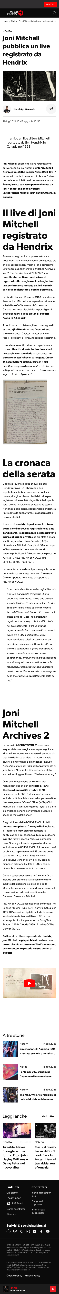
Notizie (14, 21)
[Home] (15, 13)
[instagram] (28, 1231)
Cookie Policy (14, 1275)
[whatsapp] (8, 1231)
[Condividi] (51, 109)
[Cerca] (54, 13)
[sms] (15, 1231)
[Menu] (4, 13)
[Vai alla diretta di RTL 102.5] (53, 1289)
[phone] (22, 1231)
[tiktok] (35, 1231)
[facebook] (41, 1231)
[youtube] (48, 1231)
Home (5, 21)
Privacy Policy (32, 1275)
